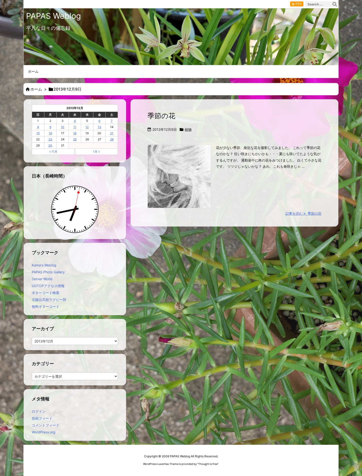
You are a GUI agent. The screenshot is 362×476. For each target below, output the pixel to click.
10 (62, 127)
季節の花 (161, 116)
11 (74, 127)
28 (112, 139)
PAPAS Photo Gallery (48, 272)
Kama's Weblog (44, 265)
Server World (42, 279)
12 (87, 127)
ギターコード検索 (45, 293)
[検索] (334, 4)
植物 (188, 129)
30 (50, 145)
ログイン (39, 411)
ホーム (36, 89)
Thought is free (207, 464)
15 (38, 133)
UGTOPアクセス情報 (48, 286)
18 (74, 133)
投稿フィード (42, 418)
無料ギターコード (45, 306)
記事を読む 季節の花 (303, 213)
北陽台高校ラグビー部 (49, 299)
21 (111, 133)
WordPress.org (43, 432)
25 (75, 139)
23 (50, 139)
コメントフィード (45, 425)
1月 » (96, 151)
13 (99, 127)
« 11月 (53, 151)
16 (50, 133)
